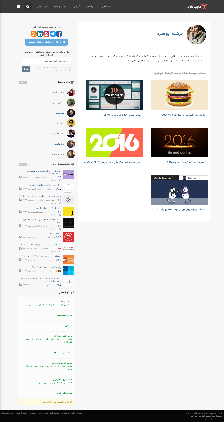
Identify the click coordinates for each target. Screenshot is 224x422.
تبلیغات (33, 413)
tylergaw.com (33, 237)
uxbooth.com (33, 260)
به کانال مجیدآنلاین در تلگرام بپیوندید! (44, 42)
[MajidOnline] (197, 6)
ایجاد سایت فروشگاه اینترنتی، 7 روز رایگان (55, 381)
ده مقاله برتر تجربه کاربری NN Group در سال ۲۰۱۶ (41, 245)
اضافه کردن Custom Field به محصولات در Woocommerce (44, 172)
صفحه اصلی (107, 6)
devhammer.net (33, 285)
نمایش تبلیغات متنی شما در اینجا (56, 402)
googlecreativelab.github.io (37, 226)
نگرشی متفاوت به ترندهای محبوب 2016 (186, 162)
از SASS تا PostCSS (53, 233)
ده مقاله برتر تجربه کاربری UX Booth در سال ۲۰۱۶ (41, 256)
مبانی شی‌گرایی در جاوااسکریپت (48, 208)
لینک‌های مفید (60, 6)
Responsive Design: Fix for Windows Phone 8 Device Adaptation (41, 280)
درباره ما (65, 413)
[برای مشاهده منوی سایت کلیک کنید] (18, 6)
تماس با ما (43, 413)
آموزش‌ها (76, 6)
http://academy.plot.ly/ (36, 189)
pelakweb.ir (32, 271)
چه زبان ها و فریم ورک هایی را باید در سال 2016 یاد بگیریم (112, 162)
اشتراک (26, 69)
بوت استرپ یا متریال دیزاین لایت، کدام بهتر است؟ (181, 210)
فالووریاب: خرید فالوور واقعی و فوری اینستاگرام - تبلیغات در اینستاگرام (49, 339)
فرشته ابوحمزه (170, 33)
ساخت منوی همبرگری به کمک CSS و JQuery (183, 115)
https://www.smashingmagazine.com (41, 200)
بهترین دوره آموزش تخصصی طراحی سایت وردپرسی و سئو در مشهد (48, 366)
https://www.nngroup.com (38, 248)
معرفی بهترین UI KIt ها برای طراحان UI (122, 115)
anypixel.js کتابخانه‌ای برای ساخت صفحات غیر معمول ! (42, 221)
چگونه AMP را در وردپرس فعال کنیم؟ (46, 267)
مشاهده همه (23, 82)
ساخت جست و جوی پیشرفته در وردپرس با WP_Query (40, 196)
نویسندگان (55, 413)
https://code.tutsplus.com (37, 177)
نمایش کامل (23, 164)
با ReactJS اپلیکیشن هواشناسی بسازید (45, 185)
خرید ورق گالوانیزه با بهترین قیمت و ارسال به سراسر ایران (49, 303)
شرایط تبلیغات (7, 413)
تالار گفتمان (91, 6)
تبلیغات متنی (42, 6)
